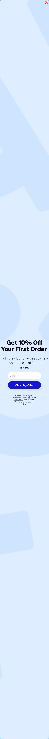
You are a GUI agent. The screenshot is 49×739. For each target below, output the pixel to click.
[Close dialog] (46, 2)
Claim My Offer (24, 385)
